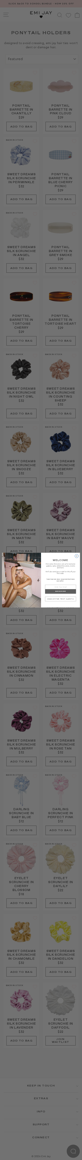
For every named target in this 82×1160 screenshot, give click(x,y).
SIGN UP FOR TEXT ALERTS (60, 599)
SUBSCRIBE (60, 591)
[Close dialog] (77, 556)
